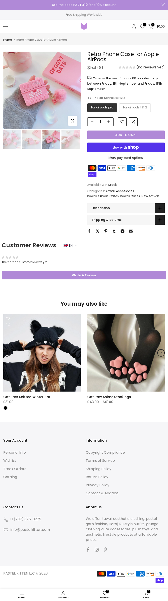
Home (7, 39)
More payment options (126, 157)
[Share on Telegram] (122, 231)
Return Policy (97, 476)
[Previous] (7, 353)
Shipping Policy (98, 468)
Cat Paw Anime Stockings (109, 397)
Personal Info (14, 452)
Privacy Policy (97, 485)
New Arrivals (150, 196)
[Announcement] (84, 5)
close (5, 4)
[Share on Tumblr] (114, 231)
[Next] (161, 353)
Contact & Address (102, 493)
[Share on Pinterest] (106, 231)
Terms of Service (100, 460)
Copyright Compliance (105, 452)
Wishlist (9, 460)
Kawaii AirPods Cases (103, 196)
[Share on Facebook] (89, 231)
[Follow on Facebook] (88, 549)
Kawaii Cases (130, 196)
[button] (142, 67)
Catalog (10, 476)
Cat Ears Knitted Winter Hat (27, 397)
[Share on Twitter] (98, 231)
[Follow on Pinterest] (105, 549)
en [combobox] (71, 245)
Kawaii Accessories (120, 191)
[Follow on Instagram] (96, 549)
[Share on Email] (131, 231)
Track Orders (14, 468)
